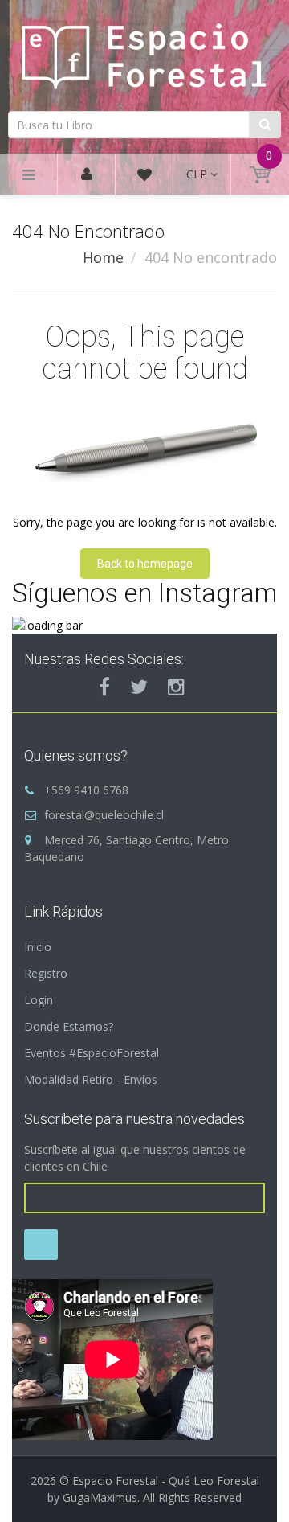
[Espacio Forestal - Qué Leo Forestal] (144, 53)
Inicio (37, 946)
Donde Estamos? (68, 1026)
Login (38, 999)
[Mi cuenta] (86, 174)
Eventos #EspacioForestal (91, 1052)
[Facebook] (104, 686)
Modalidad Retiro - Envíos (90, 1079)
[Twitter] (139, 686)
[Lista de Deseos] (144, 177)
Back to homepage (145, 563)
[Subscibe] (41, 1244)
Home (103, 257)
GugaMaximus (100, 1497)
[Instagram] (176, 686)
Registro (45, 973)
